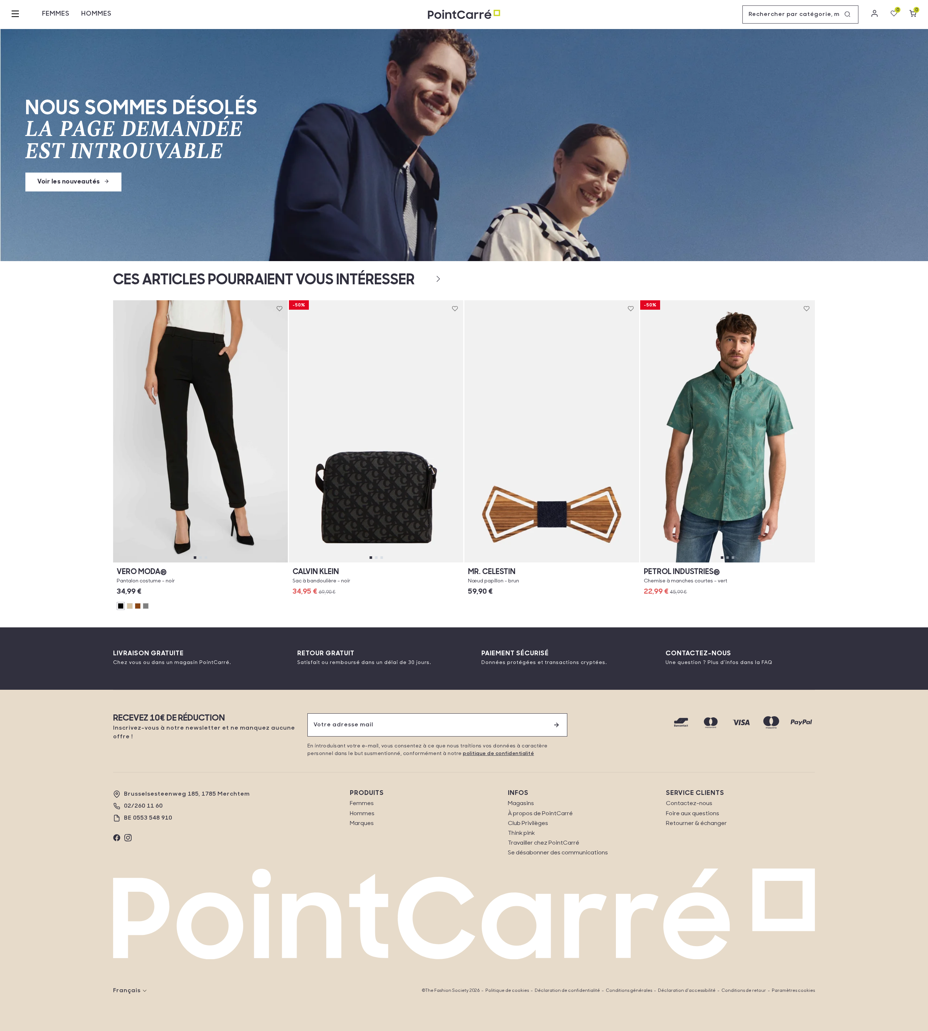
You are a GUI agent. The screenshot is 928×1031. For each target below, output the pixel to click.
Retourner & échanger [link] (696, 823)
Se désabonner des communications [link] (558, 853)
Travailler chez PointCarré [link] (543, 843)
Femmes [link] (362, 804)
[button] (426, 279)
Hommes (96, 14)
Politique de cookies (507, 991)
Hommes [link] (362, 814)
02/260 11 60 (143, 806)
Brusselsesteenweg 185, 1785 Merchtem (187, 794)
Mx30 (222, 562)
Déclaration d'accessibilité (687, 991)
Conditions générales (629, 991)
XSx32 (156, 562)
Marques (362, 823)
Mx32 (244, 562)
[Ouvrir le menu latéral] (15, 14)
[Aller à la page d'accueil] (464, 15)
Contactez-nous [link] (689, 804)
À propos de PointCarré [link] (540, 814)
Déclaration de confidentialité (567, 991)
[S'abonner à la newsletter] (556, 725)
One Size (376, 562)
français (127, 991)
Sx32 (200, 562)
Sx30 (178, 562)
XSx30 (134, 562)
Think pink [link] (521, 833)
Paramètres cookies (793, 991)
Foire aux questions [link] (692, 814)
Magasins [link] (521, 804)
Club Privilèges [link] (528, 823)
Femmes (56, 14)
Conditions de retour (743, 991)
